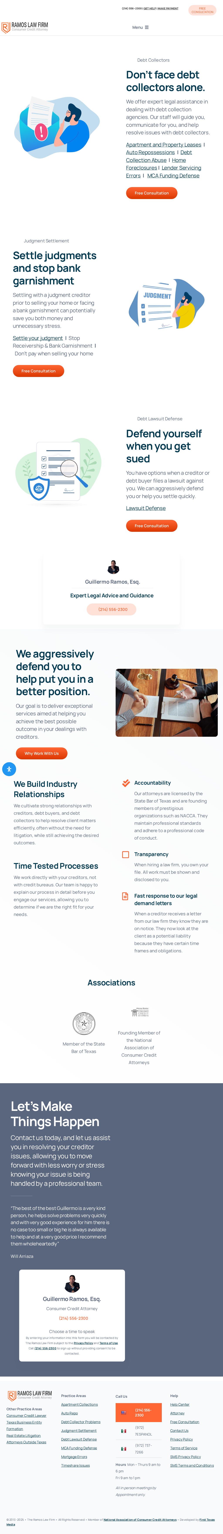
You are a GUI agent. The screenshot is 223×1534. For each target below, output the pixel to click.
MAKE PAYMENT (168, 8)
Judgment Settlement (79, 1430)
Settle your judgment (38, 337)
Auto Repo (69, 1413)
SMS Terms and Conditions (192, 1465)
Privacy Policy (181, 1439)
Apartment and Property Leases (163, 144)
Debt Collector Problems (81, 1421)
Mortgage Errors (74, 1456)
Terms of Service (184, 1448)
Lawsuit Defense (146, 508)
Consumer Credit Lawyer (27, 1415)
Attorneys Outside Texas (26, 1442)
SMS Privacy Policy (185, 1456)
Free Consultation (184, 1421)
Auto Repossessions (150, 152)
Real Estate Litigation (24, 1435)
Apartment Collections (79, 1404)
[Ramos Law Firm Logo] (24, 23)
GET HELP (150, 8)
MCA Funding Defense (173, 175)
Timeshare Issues (75, 1465)
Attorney (177, 1413)
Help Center (180, 1404)
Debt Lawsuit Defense (79, 1439)
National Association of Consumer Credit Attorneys (140, 1520)
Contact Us (179, 1430)
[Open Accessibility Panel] (9, 769)
